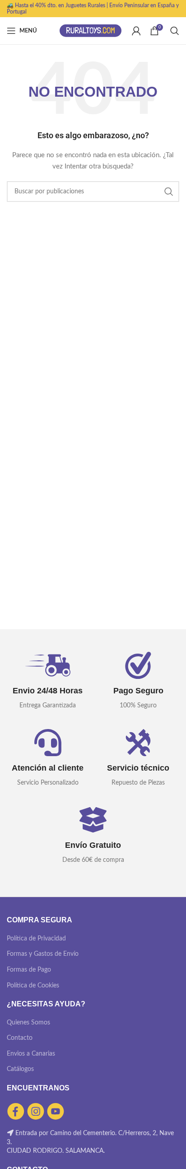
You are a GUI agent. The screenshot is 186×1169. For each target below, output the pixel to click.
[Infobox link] (47, 681)
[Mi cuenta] (136, 31)
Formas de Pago (29, 970)
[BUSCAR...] (168, 191)
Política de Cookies (33, 985)
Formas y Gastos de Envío (43, 954)
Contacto (20, 1038)
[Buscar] (175, 31)
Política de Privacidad (36, 938)
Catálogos (20, 1069)
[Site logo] (91, 31)
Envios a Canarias (31, 1054)
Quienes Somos (28, 1022)
